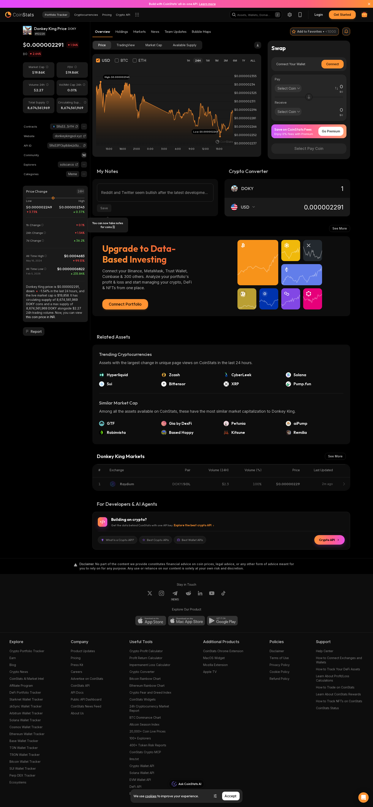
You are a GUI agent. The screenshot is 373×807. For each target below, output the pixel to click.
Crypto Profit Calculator (146, 651)
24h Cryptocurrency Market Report (149, 708)
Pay (277, 79)
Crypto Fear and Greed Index (150, 692)
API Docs (77, 692)
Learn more (207, 4)
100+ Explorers (140, 738)
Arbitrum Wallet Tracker (26, 713)
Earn (12, 658)
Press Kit (77, 665)
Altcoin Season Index (145, 724)
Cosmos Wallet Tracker (26, 727)
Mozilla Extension (215, 665)
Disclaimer (277, 651)
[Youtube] (211, 596)
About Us (77, 713)
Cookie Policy (279, 672)
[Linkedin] (200, 596)
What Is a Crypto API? (120, 540)
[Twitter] (149, 596)
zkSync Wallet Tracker (25, 706)
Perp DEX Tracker (22, 775)
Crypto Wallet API (142, 766)
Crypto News (18, 672)
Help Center (324, 651)
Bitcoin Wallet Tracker (25, 761)
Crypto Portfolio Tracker (26, 651)
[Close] (366, 4)
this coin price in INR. (40, 317)
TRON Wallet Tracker (24, 754)
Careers (76, 672)
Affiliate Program (21, 685)
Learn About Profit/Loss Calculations (332, 678)
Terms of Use (279, 658)
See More (339, 228)
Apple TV (210, 672)
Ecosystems (17, 782)
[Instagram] (161, 596)
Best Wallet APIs (192, 540)
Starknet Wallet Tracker (26, 699)
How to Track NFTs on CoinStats (339, 701)
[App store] (150, 620)
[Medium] (84, 155)
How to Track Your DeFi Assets (338, 669)
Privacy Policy (280, 665)
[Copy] (76, 126)
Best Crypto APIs (158, 540)
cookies (150, 796)
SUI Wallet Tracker (22, 768)
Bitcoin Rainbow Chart (145, 678)
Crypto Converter (142, 672)
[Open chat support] (363, 797)
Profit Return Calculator (146, 658)
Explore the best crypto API (193, 525)
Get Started (342, 14)
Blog (12, 665)
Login (319, 14)
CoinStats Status (327, 708)
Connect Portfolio (125, 304)
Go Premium (331, 131)
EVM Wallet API (140, 780)
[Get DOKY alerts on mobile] (346, 31)
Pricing (76, 658)
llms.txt (134, 759)
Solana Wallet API (142, 773)
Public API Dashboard (86, 699)
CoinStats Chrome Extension (223, 651)
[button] (76, 126)
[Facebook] (223, 596)
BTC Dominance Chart (145, 717)
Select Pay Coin (308, 148)
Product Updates (83, 651)
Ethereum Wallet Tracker (26, 734)
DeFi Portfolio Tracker (25, 692)
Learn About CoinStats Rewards (338, 694)
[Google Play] (222, 620)
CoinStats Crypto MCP (145, 752)
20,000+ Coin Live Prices (148, 731)
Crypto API (327, 540)
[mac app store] (186, 620)
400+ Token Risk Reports (148, 745)
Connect (332, 64)
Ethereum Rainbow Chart (147, 685)
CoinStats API (80, 685)
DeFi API (135, 786)
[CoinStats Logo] (19, 15)
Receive (281, 102)
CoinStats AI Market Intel (26, 678)
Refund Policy (279, 678)
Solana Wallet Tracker (25, 720)
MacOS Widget (214, 658)
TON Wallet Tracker (23, 748)
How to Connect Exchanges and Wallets (339, 660)
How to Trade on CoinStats (335, 687)
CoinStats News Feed (86, 706)
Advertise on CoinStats (87, 678)
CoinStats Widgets (143, 699)
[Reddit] (188, 596)
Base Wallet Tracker (23, 741)
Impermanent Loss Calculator (150, 665)
